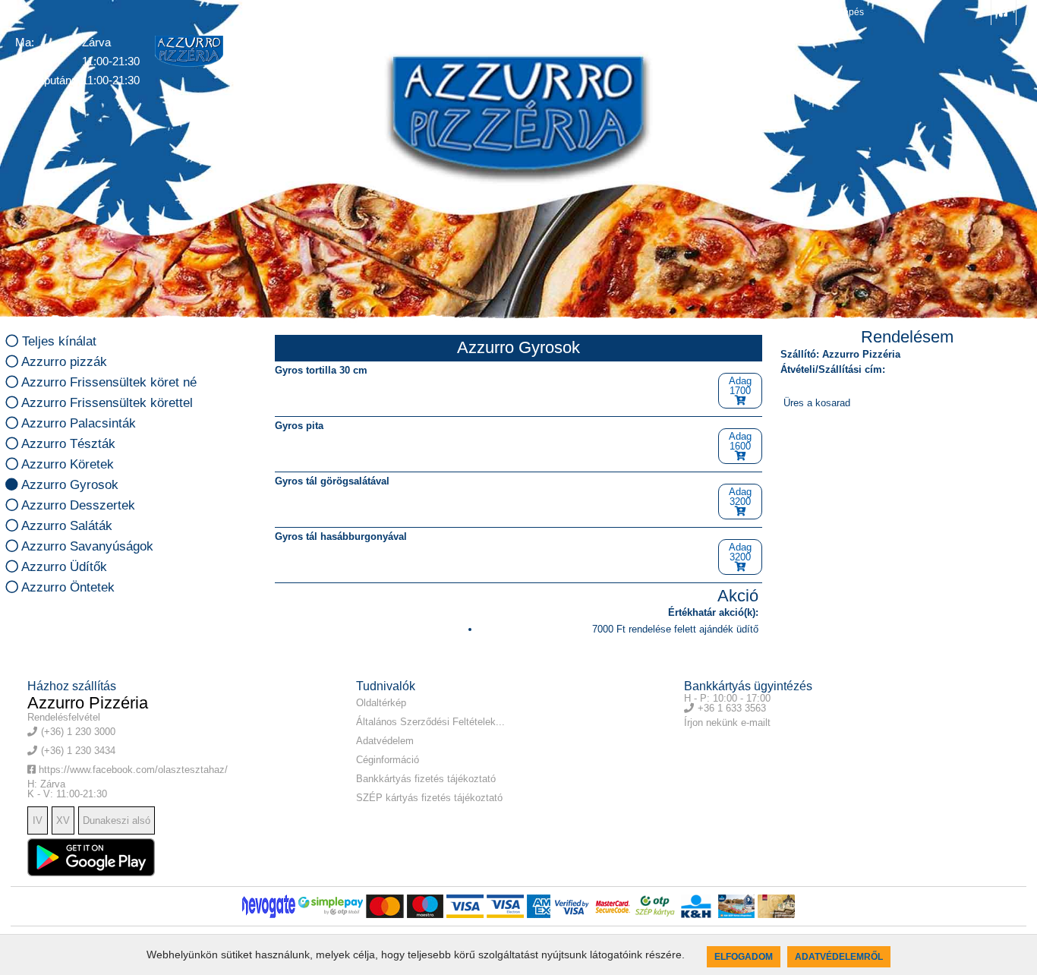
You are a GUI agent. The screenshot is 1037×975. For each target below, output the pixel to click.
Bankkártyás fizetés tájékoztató (426, 778)
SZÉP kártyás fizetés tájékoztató (429, 797)
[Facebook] (1004, 12)
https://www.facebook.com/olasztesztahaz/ (132, 769)
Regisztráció (626, 42)
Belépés (845, 12)
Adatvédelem (385, 740)
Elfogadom (743, 956)
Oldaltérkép (381, 702)
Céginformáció (387, 759)
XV (63, 820)
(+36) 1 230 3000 (687, 12)
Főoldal (332, 42)
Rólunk (446, 42)
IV (38, 820)
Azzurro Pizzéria (87, 702)
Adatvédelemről (839, 956)
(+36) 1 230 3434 (779, 12)
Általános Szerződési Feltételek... (430, 721)
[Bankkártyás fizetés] (268, 906)
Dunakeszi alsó (116, 820)
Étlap (390, 42)
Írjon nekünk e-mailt (727, 722)
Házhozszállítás (529, 42)
